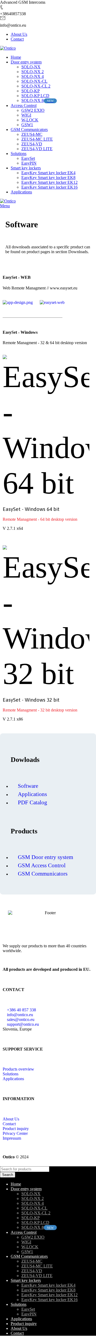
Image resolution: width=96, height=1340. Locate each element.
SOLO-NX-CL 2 (35, 86)
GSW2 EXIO (33, 110)
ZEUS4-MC (31, 134)
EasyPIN (29, 163)
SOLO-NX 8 (32, 100)
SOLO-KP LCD (35, 95)
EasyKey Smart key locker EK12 (49, 182)
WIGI (26, 115)
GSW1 (27, 124)
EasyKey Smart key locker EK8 (48, 177)
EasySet (28, 158)
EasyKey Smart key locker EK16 (49, 187)
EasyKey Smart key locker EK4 (48, 172)
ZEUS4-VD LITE (37, 148)
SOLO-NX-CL (34, 81)
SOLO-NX (31, 67)
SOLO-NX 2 (32, 71)
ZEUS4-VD (31, 144)
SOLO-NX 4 (32, 76)
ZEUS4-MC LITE (37, 139)
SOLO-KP (30, 91)
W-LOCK (29, 120)
